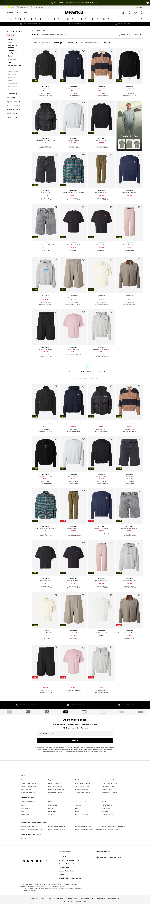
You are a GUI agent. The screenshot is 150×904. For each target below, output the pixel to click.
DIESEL (104, 802)
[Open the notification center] (129, 12)
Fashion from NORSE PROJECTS (32, 830)
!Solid (50, 815)
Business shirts (26, 780)
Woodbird (46, 31)
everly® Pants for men (28, 783)
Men (18, 12)
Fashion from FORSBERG (56, 826)
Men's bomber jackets (109, 783)
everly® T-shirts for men (29, 786)
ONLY (77, 811)
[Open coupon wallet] (117, 12)
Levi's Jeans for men (55, 786)
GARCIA (78, 805)
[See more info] (45, 97)
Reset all (107, 42)
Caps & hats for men (55, 793)
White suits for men (82, 786)
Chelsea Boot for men (109, 793)
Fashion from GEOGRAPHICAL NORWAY (88, 830)
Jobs (49, 898)
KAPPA (50, 808)
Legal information (87, 898)
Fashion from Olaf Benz (83, 826)
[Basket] (141, 12)
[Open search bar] (140, 19)
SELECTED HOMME (81, 815)
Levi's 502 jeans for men (56, 789)
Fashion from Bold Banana (111, 830)
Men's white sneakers (82, 783)
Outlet (12, 7)
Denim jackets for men (28, 793)
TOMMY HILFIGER (108, 815)
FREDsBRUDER (53, 805)
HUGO (50, 802)
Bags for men (52, 780)
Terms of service (72, 898)
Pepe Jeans (52, 811)
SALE (39, 31)
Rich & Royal (25, 815)
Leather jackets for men (110, 780)
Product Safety (113, 898)
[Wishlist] (135, 12)
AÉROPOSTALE (107, 805)
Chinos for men (107, 789)
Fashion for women (54, 783)
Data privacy (58, 898)
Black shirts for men (81, 789)
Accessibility (101, 898)
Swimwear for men (108, 786)
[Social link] (23, 861)
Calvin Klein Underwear (83, 802)
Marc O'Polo (106, 808)
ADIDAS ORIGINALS (27, 802)
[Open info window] (147, 3)
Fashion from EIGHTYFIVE (56, 830)
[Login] (123, 12)
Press (42, 898)
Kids (25, 12)
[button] (123, 34)
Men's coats (79, 780)
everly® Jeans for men (82, 793)
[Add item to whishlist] (55, 50)
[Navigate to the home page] (33, 852)
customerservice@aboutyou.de (53, 751)
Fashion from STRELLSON (30, 826)
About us (34, 898)
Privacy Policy (42, 749)
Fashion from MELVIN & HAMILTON (113, 826)
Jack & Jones (25, 808)
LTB (76, 808)
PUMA (23, 811)
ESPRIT (23, 805)
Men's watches (26, 789)
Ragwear (105, 811)
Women (10, 12)
